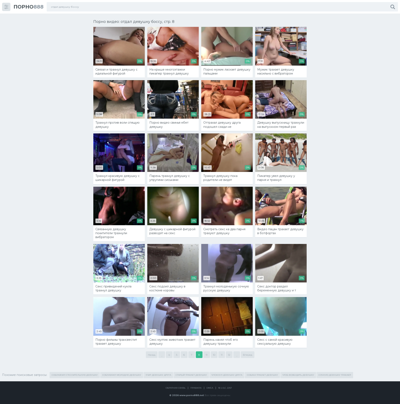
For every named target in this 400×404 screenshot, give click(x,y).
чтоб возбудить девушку (298, 375)
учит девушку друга (158, 375)
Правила (195, 388)
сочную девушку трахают (335, 375)
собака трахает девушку (262, 375)
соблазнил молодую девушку (121, 375)
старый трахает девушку (191, 375)
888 (29, 7)
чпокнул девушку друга (226, 375)
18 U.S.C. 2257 (225, 388)
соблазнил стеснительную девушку (75, 375)
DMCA (209, 388)
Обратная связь (175, 388)
